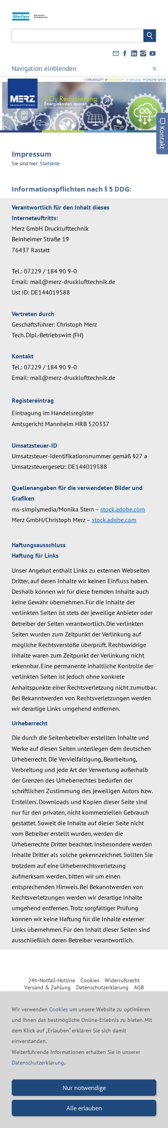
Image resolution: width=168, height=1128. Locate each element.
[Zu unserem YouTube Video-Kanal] (152, 53)
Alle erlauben (84, 1108)
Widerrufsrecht (122, 980)
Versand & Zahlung (47, 987)
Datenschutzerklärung (102, 987)
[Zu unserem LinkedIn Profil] (134, 53)
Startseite (50, 163)
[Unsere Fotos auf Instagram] (143, 53)
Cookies (89, 980)
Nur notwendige (84, 1088)
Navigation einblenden (44, 68)
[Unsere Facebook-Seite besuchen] (125, 53)
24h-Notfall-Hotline (51, 980)
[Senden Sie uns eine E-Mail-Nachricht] (116, 53)
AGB (139, 987)
